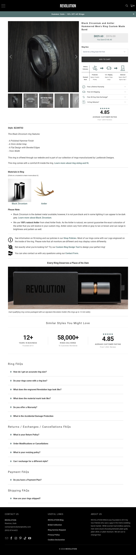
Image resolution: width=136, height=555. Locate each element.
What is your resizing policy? (26, 452)
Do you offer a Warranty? (25, 407)
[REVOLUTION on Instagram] (16, 538)
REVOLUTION (71, 549)
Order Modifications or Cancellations (30, 443)
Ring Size (85, 47)
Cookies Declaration (56, 540)
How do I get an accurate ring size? (30, 372)
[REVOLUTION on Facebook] (11, 538)
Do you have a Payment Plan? (27, 480)
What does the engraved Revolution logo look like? (37, 389)
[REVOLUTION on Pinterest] (21, 538)
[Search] (126, 5)
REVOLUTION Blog (55, 520)
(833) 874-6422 (11, 530)
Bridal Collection (55, 525)
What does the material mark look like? (32, 398)
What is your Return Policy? (26, 434)
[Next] (76, 56)
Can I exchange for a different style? (30, 461)
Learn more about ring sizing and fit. (71, 163)
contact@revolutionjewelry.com (18, 527)
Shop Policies (69, 238)
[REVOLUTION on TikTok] (25, 538)
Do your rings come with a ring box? (30, 380)
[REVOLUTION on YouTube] (30, 538)
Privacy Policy (54, 535)
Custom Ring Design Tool (68, 247)
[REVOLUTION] (68, 5)
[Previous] (11, 56)
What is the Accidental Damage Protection (33, 416)
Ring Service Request (57, 530)
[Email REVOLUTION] (7, 538)
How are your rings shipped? (27, 498)
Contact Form (71, 253)
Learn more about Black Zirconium (34, 217)
